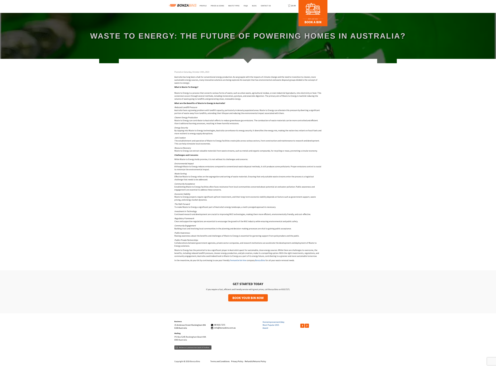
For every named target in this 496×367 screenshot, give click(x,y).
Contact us (266, 6)
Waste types (233, 6)
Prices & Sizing (217, 6)
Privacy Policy (237, 361)
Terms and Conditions (220, 361)
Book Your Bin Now (248, 298)
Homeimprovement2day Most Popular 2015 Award (273, 325)
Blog (254, 6)
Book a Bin (312, 22)
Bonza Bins (260, 260)
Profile (203, 6)
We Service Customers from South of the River (194, 347)
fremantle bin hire (238, 260)
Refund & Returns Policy (255, 361)
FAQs (246, 6)
